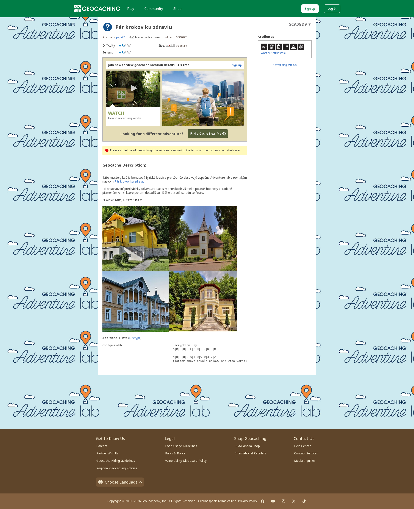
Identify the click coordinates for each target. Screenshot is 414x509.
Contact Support (306, 453)
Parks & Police (175, 453)
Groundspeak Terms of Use (217, 501)
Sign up (310, 8)
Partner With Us (107, 453)
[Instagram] (283, 501)
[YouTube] (273, 501)
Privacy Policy (247, 501)
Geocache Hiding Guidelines (115, 461)
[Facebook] (262, 501)
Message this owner (147, 37)
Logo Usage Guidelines (181, 446)
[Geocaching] (97, 8)
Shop (177, 8)
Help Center (302, 446)
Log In (332, 8)
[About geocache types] (107, 27)
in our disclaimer (229, 150)
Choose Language (121, 482)
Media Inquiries (304, 461)
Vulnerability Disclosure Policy (186, 461)
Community (153, 8)
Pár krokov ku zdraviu (129, 181)
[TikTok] (304, 501)
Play (130, 8)
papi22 (120, 37)
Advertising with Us (285, 65)
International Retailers (250, 453)
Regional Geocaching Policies (116, 468)
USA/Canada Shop (247, 446)
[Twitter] (293, 501)
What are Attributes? (273, 53)
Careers (101, 446)
